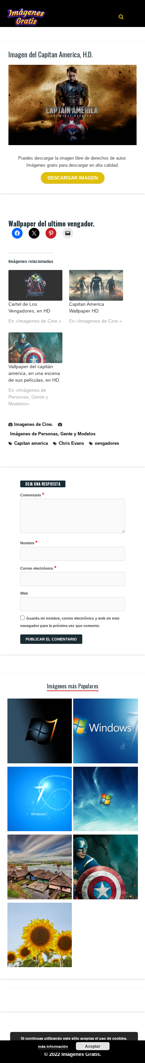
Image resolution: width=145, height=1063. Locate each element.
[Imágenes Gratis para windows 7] (39, 800)
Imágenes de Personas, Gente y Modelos (52, 433)
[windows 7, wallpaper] (105, 732)
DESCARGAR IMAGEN (73, 178)
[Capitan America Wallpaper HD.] (96, 285)
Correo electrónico (38, 568)
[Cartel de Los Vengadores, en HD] (35, 285)
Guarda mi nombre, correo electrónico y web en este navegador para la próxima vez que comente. (69, 622)
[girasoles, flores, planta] (39, 936)
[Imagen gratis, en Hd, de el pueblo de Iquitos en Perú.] (39, 868)
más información (53, 1046)
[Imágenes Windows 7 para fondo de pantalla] (105, 800)
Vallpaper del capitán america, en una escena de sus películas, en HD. (34, 373)
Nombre (28, 542)
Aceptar (92, 1046)
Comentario (32, 494)
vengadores (107, 443)
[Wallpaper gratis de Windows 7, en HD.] (39, 732)
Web (24, 593)
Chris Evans (71, 443)
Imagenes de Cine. (33, 424)
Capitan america (31, 443)
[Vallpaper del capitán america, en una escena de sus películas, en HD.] (35, 347)
